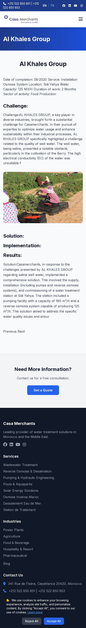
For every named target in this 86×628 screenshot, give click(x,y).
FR (52, 5)
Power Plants (13, 530)
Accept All (54, 621)
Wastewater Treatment (20, 465)
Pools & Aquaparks (17, 484)
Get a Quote (43, 390)
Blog (6, 564)
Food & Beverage (16, 543)
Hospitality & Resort (18, 549)
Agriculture (11, 536)
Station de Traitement (19, 510)
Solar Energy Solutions (20, 491)
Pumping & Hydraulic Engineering (28, 478)
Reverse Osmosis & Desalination (27, 471)
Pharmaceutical (15, 556)
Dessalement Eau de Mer (22, 503)
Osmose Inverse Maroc (21, 497)
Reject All (31, 621)
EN (45, 5)
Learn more (35, 612)
